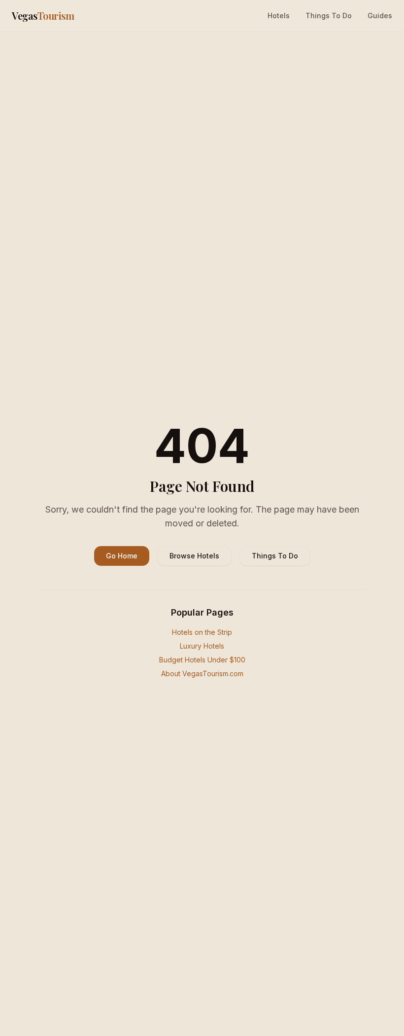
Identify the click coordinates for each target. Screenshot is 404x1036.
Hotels (279, 15)
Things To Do (328, 15)
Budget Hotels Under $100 (202, 660)
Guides (380, 15)
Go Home (121, 556)
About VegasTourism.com (202, 673)
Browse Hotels (194, 556)
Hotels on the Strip (202, 632)
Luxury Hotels (202, 646)
